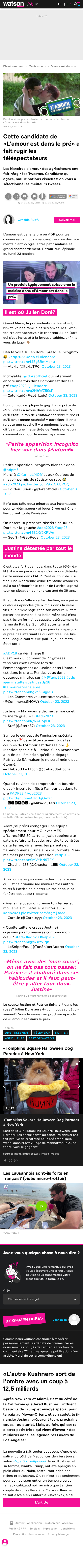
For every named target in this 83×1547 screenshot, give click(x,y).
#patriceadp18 (37, 682)
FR (69, 4)
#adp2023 (16, 357)
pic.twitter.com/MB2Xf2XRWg (28, 532)
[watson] (13, 4)
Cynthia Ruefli (28, 220)
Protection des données (29, 1534)
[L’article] (41, 1439)
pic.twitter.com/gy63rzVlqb (26, 942)
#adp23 (61, 527)
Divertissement (13, 66)
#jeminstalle (13, 682)
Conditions (68, 1528)
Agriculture (14, 1038)
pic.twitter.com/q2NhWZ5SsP (28, 390)
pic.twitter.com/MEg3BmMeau (29, 361)
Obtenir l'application (28, 1523)
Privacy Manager (59, 1534)
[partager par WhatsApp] (16, 1161)
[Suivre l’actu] (73, 196)
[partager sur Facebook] (5, 1161)
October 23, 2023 (56, 366)
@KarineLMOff (30, 474)
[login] (5, 1542)
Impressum (50, 1528)
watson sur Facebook (59, 1523)
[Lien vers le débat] (34, 196)
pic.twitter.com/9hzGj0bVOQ (45, 484)
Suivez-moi (67, 220)
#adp (30, 357)
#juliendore (45, 357)
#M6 (45, 677)
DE (60, 4)
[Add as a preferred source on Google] (58, 196)
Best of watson (41, 1038)
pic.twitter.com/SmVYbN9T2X (28, 860)
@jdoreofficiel (35, 376)
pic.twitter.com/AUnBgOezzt (27, 798)
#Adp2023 (33, 793)
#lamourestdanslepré (21, 687)
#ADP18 (10, 653)
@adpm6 (11, 470)
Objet (7, 1290)
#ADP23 (17, 793)
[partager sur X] (10, 1160)
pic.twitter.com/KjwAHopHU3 (28, 721)
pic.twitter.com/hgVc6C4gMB (28, 692)
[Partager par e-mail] (24, 196)
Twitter (61, 1033)
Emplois (34, 1528)
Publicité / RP (17, 1528)
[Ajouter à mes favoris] (42, 196)
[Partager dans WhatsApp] (16, 196)
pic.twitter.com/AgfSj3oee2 (44, 913)
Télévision (36, 66)
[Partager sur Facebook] (8, 196)
